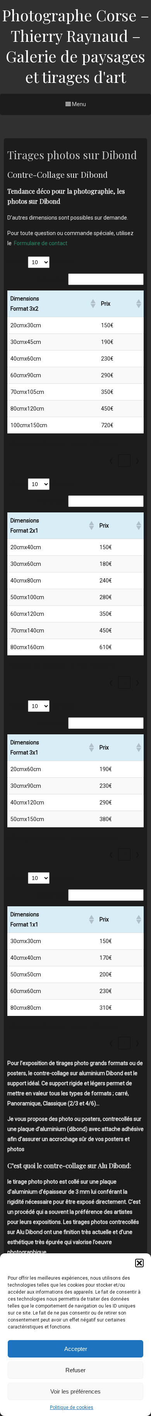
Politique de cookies (71, 1407)
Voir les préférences (75, 1391)
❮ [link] (111, 460)
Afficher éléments (40, 262)
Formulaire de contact (40, 243)
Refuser (75, 1370)
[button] (139, 1263)
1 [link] (124, 460)
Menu (78, 104)
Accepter (75, 1349)
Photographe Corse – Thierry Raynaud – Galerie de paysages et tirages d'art (75, 46)
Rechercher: (51, 279)
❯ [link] (137, 460)
